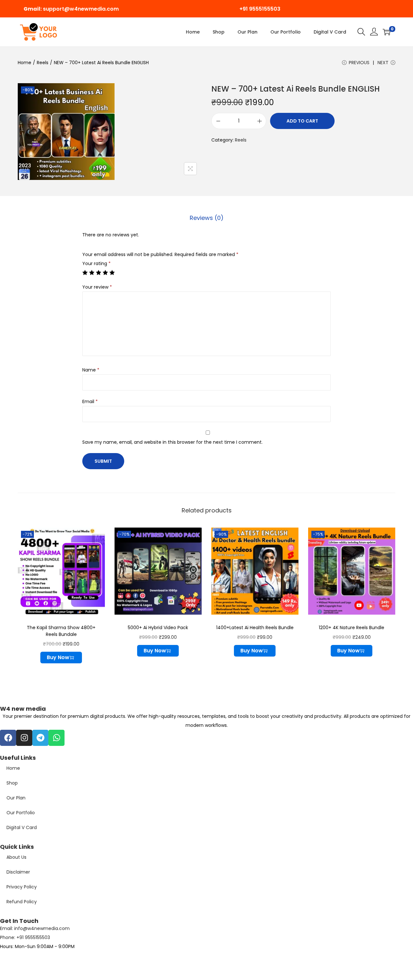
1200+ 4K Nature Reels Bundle (351, 627)
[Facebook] (8, 738)
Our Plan (15, 798)
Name (90, 370)
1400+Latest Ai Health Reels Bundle (255, 627)
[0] (386, 32)
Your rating (96, 263)
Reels (42, 62)
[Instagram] (24, 738)
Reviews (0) (207, 218)
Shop (12, 783)
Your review (97, 287)
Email (90, 401)
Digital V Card (21, 827)
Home (24, 62)
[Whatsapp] (56, 738)
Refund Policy (21, 901)
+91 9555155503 (259, 9)
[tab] (207, 218)
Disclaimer (18, 872)
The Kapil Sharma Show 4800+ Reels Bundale (61, 631)
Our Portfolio (20, 812)
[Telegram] (40, 738)
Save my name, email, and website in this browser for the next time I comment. (172, 442)
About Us (16, 857)
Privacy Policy (21, 887)
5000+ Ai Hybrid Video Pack (158, 627)
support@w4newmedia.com (81, 9)
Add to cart (302, 121)
